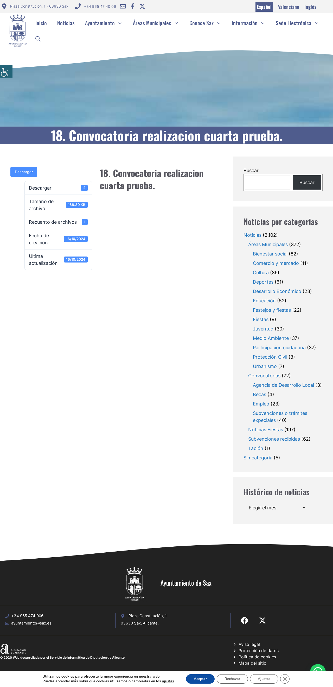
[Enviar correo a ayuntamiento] (123, 6)
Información (245, 23)
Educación (264, 300)
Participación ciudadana (279, 347)
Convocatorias (264, 375)
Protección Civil (270, 357)
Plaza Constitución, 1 (148, 615)
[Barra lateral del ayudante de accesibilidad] (6, 71)
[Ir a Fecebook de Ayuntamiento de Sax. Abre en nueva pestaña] (244, 620)
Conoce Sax (201, 23)
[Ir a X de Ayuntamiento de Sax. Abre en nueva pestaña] (262, 620)
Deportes (263, 282)
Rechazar (232, 678)
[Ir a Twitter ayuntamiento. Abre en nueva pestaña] (142, 6)
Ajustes (264, 678)
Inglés (310, 6)
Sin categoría (258, 457)
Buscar (251, 170)
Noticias (66, 23)
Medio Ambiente (271, 338)
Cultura (261, 272)
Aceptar (200, 678)
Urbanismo (265, 366)
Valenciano (288, 6)
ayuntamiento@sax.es (31, 623)
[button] (38, 38)
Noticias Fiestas (265, 429)
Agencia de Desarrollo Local (283, 385)
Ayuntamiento (100, 23)
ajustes (168, 681)
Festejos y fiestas (272, 310)
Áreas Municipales (152, 23)
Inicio (41, 23)
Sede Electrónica (293, 23)
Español (264, 6)
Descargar (24, 172)
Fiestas (260, 319)
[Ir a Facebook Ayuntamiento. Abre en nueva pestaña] (132, 6)
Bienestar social (270, 254)
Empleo (261, 404)
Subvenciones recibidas (274, 439)
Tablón (255, 448)
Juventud (263, 329)
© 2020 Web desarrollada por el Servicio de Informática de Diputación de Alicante (62, 657)
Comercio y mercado (276, 263)
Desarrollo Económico (277, 291)
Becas (259, 394)
